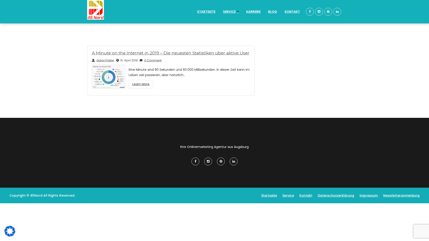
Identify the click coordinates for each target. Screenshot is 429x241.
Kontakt (292, 11)
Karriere (253, 11)
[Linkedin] (337, 11)
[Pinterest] (328, 11)
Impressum (369, 195)
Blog (272, 11)
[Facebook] (309, 11)
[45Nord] (116, 10)
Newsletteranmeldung (401, 195)
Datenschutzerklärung (336, 195)
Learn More (140, 84)
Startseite (206, 11)
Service (229, 11)
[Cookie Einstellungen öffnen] (9, 235)
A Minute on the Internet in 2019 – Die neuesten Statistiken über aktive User (170, 53)
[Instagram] (319, 11)
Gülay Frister (105, 60)
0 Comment (153, 60)
